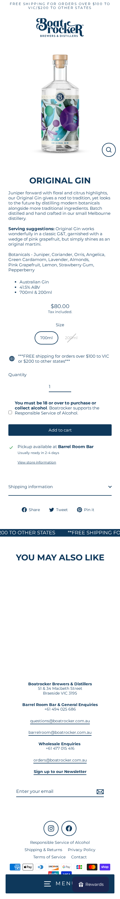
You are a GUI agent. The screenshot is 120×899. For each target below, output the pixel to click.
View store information (37, 462)
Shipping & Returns (43, 849)
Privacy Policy (81, 849)
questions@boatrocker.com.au (60, 721)
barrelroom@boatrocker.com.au (60, 732)
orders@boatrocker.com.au (60, 760)
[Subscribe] (99, 791)
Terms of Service (49, 857)
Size (60, 324)
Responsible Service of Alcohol (60, 842)
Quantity (17, 374)
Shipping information (30, 486)
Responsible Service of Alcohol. (46, 413)
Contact (79, 857)
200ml (71, 338)
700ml (46, 338)
